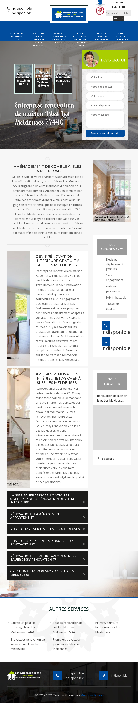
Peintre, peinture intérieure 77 (122, 38)
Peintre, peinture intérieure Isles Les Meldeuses (108, 627)
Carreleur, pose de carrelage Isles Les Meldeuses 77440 (23, 627)
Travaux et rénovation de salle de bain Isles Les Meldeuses (28, 644)
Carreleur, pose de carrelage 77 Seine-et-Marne (38, 39)
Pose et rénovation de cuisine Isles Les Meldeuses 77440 (67, 627)
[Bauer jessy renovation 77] (69, 14)
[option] (23, 79)
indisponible (21, 8)
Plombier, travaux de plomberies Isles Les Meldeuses (67, 644)
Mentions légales (92, 695)
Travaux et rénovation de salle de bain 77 (59, 38)
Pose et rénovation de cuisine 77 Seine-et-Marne (80, 39)
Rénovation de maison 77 (17, 36)
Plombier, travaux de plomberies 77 (101, 38)
